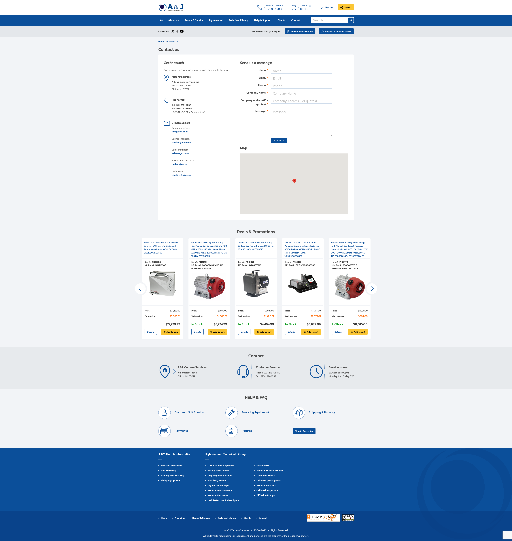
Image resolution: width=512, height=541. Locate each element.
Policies (246, 431)
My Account (216, 20)
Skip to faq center (304, 431)
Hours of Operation (171, 465)
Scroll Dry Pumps (216, 480)
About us (173, 20)
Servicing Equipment (255, 412)
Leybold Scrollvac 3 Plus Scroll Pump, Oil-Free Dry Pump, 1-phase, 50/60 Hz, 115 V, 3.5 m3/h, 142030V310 (255, 246)
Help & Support (263, 20)
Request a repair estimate (338, 31)
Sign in (347, 7)
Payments (181, 431)
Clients (281, 20)
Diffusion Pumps (265, 495)
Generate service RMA (302, 31)
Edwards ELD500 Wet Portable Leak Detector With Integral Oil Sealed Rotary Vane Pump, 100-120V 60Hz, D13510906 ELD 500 (161, 247)
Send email (278, 140)
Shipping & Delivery (321, 412)
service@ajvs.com (181, 142)
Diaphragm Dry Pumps (219, 475)
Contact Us (172, 41)
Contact (295, 20)
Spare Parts (262, 465)
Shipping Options (170, 480)
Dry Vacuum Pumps (218, 485)
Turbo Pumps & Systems (220, 465)
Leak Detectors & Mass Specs (223, 500)
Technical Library (238, 20)
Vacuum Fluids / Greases (269, 470)
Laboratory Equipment (268, 480)
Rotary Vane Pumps (218, 470)
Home (161, 41)
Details (150, 332)
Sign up (329, 7)
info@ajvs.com (180, 131)
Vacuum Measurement (219, 490)
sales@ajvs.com (180, 153)
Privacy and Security (172, 475)
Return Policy (168, 470)
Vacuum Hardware (217, 495)
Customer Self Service (189, 412)
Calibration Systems (267, 490)
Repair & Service (194, 20)
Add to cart (172, 332)
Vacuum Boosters (266, 485)
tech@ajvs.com (180, 164)
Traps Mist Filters (265, 475)
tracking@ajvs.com (182, 175)
